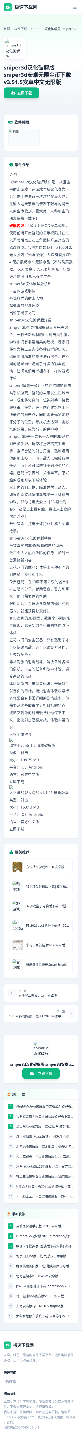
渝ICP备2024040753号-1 (21, 1427)
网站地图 (10, 1381)
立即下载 (24, 92)
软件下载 (20, 29)
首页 (7, 29)
